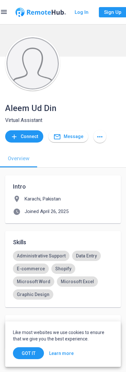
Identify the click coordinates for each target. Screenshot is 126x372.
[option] (41, 256)
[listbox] (63, 275)
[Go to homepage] (41, 12)
